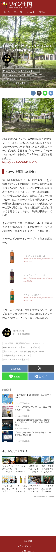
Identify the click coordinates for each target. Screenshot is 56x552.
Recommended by (40, 496)
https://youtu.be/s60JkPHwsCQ (19, 162)
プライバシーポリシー (28, 546)
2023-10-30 (18, 57)
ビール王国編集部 (21, 60)
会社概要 (28, 541)
